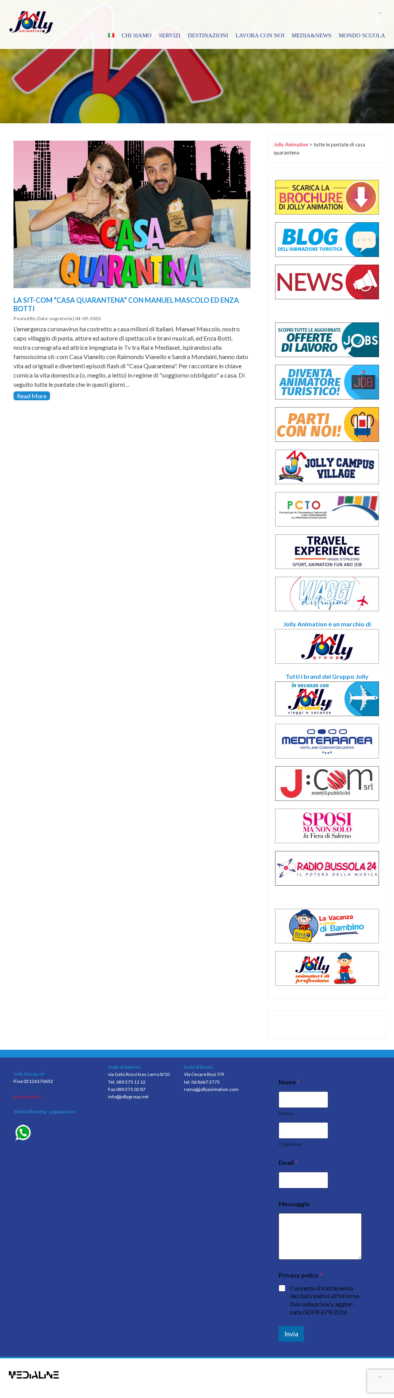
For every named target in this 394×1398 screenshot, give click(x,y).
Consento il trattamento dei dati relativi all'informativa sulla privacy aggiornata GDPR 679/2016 (325, 1300)
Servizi (169, 35)
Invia (291, 1334)
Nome (286, 1113)
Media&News (311, 35)
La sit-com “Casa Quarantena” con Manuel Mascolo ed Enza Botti (126, 304)
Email (288, 1162)
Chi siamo (137, 35)
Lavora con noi (259, 35)
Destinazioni (208, 35)
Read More (32, 395)
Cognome (290, 1144)
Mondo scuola (362, 35)
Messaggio (294, 1203)
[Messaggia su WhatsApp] (55, 1133)
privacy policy (27, 1096)
